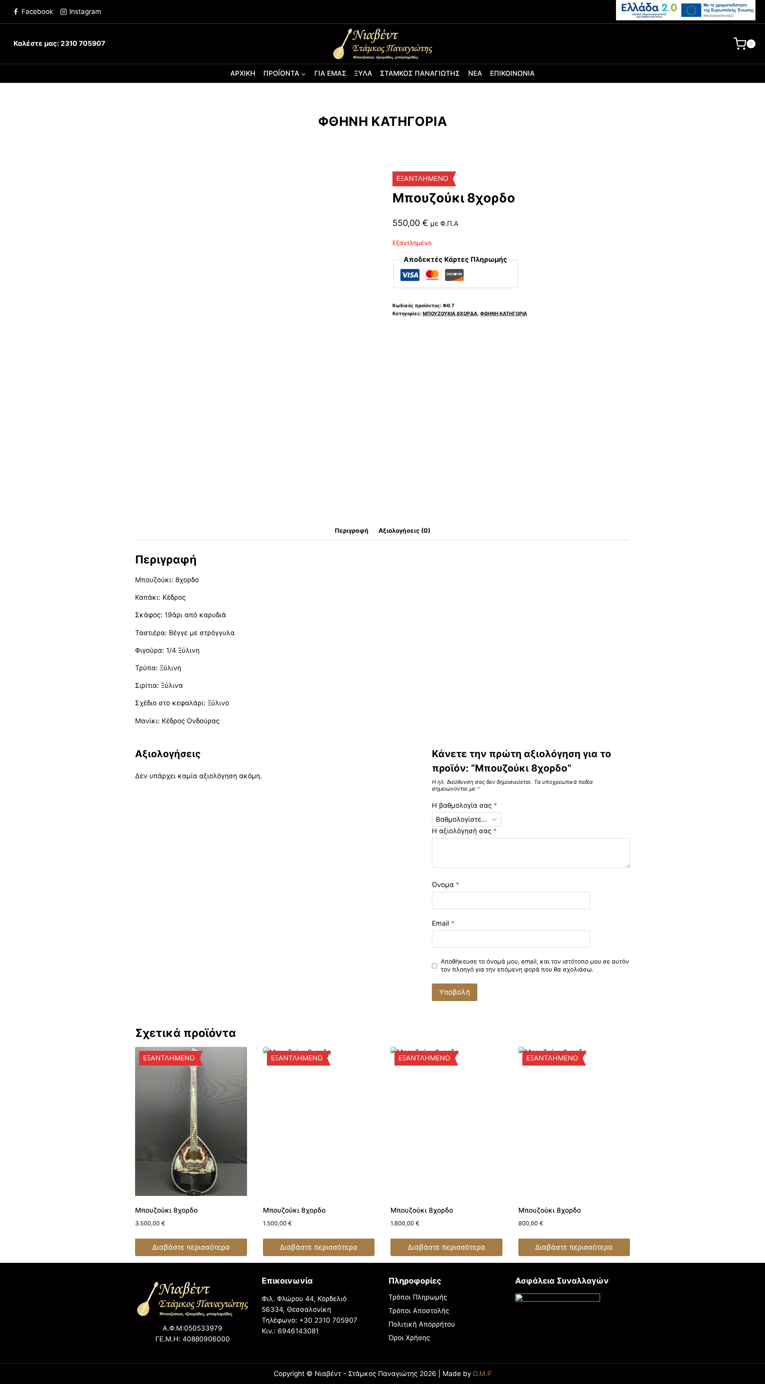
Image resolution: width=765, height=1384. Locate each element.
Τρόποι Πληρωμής (417, 1297)
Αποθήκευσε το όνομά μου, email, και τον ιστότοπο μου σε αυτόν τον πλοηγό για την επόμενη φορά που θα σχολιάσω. (535, 965)
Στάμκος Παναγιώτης (420, 73)
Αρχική (242, 73)
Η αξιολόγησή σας (464, 831)
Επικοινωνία (512, 73)
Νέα (475, 73)
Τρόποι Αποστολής (418, 1311)
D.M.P (482, 1374)
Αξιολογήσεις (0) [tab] (404, 530)
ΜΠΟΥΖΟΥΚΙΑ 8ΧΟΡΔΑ (450, 313)
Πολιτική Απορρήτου (421, 1324)
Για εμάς (330, 73)
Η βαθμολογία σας (464, 805)
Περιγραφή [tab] (352, 530)
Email (443, 923)
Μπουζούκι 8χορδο (166, 1210)
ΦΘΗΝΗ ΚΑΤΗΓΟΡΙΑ (382, 121)
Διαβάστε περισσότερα (191, 1247)
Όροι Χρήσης (409, 1338)
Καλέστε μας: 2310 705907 (59, 43)
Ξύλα (363, 73)
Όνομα (445, 885)
